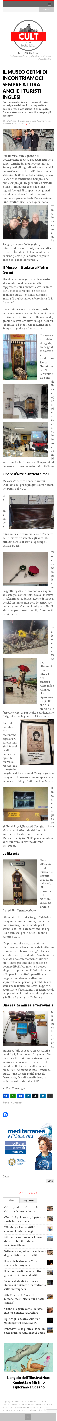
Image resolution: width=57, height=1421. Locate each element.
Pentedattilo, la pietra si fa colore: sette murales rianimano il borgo (25, 1331)
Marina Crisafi (27, 121)
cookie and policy (34, 1410)
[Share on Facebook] (6, 1096)
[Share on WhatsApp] (13, 1096)
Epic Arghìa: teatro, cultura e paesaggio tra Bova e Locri (22, 1321)
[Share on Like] (20, 1096)
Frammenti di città (14, 124)
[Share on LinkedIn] (28, 1096)
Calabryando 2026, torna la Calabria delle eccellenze (21, 1209)
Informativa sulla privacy (14, 1410)
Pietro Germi (14, 1102)
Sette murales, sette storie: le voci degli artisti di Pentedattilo (25, 1253)
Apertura (44, 121)
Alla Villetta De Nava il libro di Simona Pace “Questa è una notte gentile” (24, 1299)
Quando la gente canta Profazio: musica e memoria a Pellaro (23, 1311)
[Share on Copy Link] (50, 1096)
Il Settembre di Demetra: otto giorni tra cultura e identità (22, 1273)
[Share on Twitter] (35, 1096)
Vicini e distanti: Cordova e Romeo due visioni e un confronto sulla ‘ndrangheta (25, 1285)
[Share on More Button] (28, 1417)
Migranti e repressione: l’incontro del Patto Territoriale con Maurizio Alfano (25, 1241)
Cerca (6, 1177)
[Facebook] (5, 1114)
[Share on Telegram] (43, 1096)
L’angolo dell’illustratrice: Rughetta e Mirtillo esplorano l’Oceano (28, 1382)
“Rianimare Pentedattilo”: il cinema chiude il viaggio (21, 1229)
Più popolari (28, 1201)
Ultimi (11, 1200)
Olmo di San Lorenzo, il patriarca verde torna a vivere (24, 1219)
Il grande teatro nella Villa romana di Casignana (20, 1263)
